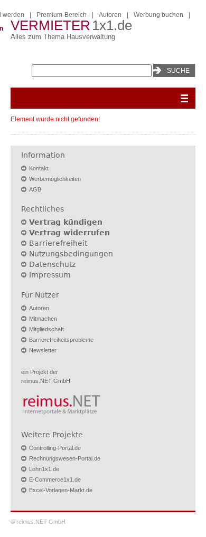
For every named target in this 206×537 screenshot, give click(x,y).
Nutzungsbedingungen (71, 254)
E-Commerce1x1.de (55, 479)
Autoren (110, 14)
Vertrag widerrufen (69, 232)
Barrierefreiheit (58, 243)
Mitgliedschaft (46, 329)
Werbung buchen (158, 14)
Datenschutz (52, 264)
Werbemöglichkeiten (55, 179)
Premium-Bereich (61, 14)
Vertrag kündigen (65, 222)
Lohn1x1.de (44, 469)
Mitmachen (43, 318)
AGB (35, 189)
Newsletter (43, 350)
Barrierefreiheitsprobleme (61, 340)
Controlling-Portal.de (55, 448)
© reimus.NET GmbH (38, 522)
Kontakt (39, 168)
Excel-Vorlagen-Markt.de (60, 490)
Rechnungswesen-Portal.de (64, 458)
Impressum (50, 275)
